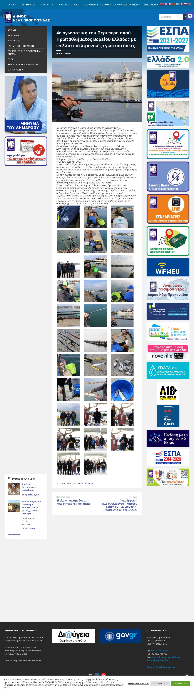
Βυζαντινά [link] (30, 528)
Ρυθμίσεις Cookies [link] (138, 683)
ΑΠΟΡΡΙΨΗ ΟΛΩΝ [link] (160, 683)
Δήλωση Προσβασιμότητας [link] (161, 667)
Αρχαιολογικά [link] (32, 494)
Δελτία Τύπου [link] (86, 483)
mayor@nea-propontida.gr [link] (166, 657)
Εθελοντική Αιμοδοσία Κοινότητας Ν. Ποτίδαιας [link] (73, 502)
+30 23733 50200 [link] (159, 650)
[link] (190, 16)
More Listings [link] (15, 534)
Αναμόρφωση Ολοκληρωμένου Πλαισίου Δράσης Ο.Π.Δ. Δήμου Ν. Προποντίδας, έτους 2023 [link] (119, 505)
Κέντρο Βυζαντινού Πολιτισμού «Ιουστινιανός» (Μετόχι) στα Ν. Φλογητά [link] (32, 507)
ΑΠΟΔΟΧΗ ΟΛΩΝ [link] (180, 683)
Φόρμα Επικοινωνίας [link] (157, 660)
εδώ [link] (6, 687)
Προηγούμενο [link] (63, 497)
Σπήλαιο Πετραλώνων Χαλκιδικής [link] (29, 487)
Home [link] (59, 53)
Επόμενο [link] (133, 497)
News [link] (68, 53)
